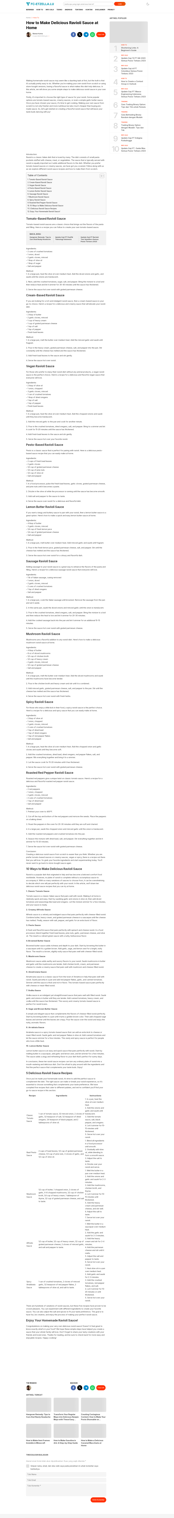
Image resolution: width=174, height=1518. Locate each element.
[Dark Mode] (147, 4)
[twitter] (79, 34)
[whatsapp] (92, 34)
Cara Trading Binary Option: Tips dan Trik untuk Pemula (133, 105)
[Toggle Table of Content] (101, 176)
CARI (120, 4)
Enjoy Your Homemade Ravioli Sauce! (45, 211)
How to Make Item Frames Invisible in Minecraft (38, 1441)
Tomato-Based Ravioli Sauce (40, 179)
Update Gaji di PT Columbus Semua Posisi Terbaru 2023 (132, 70)
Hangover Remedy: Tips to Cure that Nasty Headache (40, 238)
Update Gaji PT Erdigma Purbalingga (131, 139)
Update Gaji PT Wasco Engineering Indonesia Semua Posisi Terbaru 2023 (133, 94)
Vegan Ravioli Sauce (37, 185)
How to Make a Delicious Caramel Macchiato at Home (92, 1443)
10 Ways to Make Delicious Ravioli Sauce (46, 206)
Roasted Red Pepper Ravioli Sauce (43, 203)
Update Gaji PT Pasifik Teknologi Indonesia (64, 238)
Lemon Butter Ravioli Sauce (40, 191)
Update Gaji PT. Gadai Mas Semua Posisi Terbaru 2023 (133, 149)
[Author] (28, 34)
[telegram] (86, 34)
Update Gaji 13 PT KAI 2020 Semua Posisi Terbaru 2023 (133, 59)
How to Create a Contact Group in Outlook (132, 82)
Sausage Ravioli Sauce (38, 194)
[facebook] (73, 34)
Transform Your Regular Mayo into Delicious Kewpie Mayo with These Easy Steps (66, 1418)
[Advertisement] (66, 59)
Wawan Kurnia (37, 34)
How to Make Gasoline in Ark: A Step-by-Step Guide (66, 1441)
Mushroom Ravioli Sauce (39, 197)
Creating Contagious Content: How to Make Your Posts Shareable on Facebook (93, 1418)
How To (36, 18)
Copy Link (101, 34)
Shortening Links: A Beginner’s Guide (129, 49)
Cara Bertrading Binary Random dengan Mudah (132, 116)
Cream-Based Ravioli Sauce (40, 182)
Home (28, 18)
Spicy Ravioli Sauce (37, 200)
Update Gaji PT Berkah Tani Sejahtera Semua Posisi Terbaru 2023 (90, 239)
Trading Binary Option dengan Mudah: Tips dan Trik (132, 127)
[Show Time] (49, 36)
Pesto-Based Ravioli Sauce (40, 188)
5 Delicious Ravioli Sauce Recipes (43, 209)
